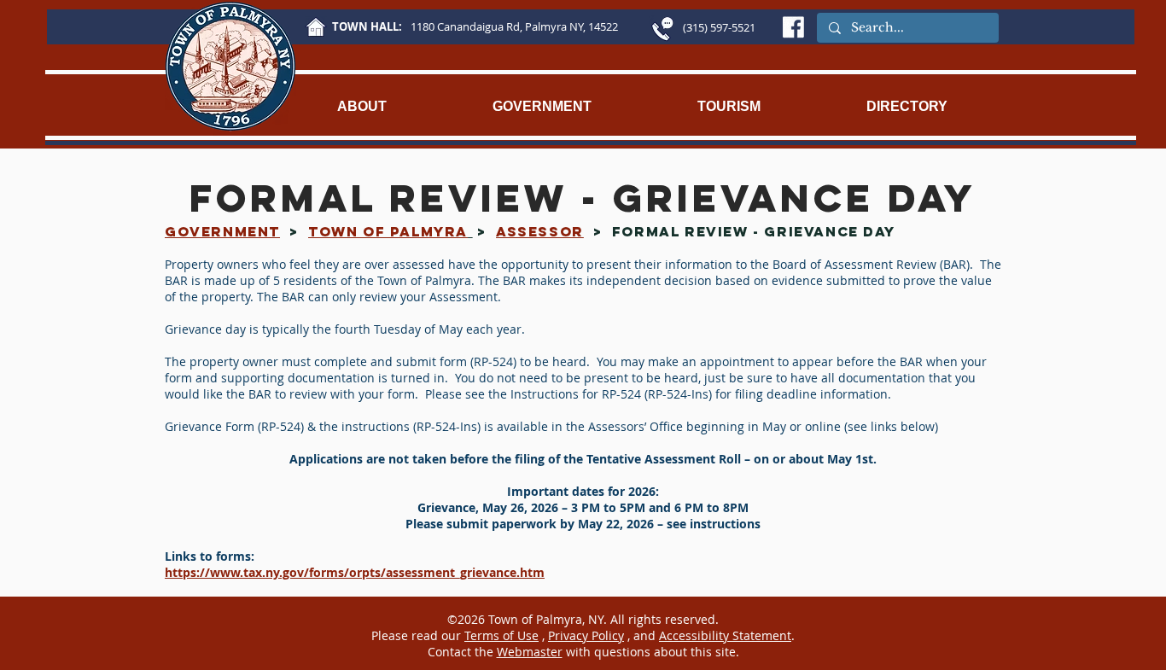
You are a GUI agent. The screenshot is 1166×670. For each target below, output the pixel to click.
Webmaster (530, 652)
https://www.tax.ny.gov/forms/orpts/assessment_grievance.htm (355, 572)
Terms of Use (501, 635)
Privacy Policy (586, 635)
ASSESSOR (540, 231)
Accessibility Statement (725, 635)
